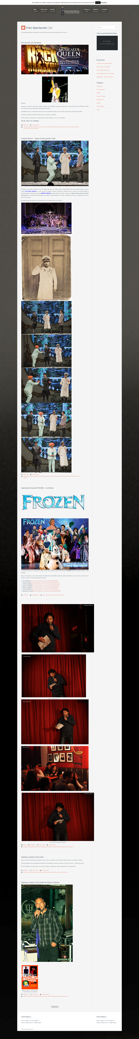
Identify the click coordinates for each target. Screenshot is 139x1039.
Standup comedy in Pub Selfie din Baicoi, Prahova (40, 882)
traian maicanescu (64, 126)
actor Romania (26, 126)
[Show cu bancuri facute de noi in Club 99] (57, 817)
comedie (25, 872)
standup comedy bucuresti (47, 846)
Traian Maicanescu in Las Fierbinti (105, 73)
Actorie (52, 10)
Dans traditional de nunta (103, 70)
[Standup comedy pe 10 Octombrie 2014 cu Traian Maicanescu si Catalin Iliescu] (29, 977)
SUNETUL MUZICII (46, 193)
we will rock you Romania (33, 128)
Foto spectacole (35, 125)
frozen (44, 595)
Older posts (55, 1006)
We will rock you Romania (31, 43)
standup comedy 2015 (36, 846)
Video (98, 109)
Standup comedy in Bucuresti (32, 857)
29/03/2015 (32, 844)
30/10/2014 (25, 870)
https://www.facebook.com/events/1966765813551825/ (45, 583)
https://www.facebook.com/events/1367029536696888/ (44, 581)
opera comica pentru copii (32, 476)
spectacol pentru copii (50, 595)
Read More (104, 2)
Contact (104, 10)
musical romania (33, 126)
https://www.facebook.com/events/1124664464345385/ (47, 591)
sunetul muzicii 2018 (64, 476)
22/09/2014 (25, 994)
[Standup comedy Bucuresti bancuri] (57, 628)
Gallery (24, 844)
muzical (25, 476)
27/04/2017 (25, 595)
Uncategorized (100, 106)
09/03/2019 (25, 125)
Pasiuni (86, 10)
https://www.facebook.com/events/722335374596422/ (45, 589)
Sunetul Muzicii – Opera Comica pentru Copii (38, 139)
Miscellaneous (100, 99)
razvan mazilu (44, 126)
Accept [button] (98, 2)
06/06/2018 (25, 474)
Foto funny (99, 86)
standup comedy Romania (53, 126)
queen (39, 126)
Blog (35, 10)
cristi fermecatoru (31, 872)
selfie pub (25, 996)
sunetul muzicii (56, 476)
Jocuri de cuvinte (101, 96)
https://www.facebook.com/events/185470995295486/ (45, 587)
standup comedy (49, 476)
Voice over (44, 10)
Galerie (95, 10)
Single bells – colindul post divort (105, 76)
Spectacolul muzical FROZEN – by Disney (37, 488)
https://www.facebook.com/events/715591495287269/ (45, 585)
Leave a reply (42, 844)
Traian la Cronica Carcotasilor (104, 63)
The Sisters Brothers (31, 191)
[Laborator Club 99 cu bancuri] (53, 675)
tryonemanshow (71, 126)
